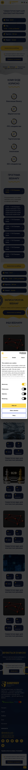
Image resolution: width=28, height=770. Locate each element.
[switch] (24, 389)
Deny (14, 415)
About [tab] (23, 357)
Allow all (14, 405)
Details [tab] (14, 357)
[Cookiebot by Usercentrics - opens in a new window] (19, 353)
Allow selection (14, 410)
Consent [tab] (5, 357)
